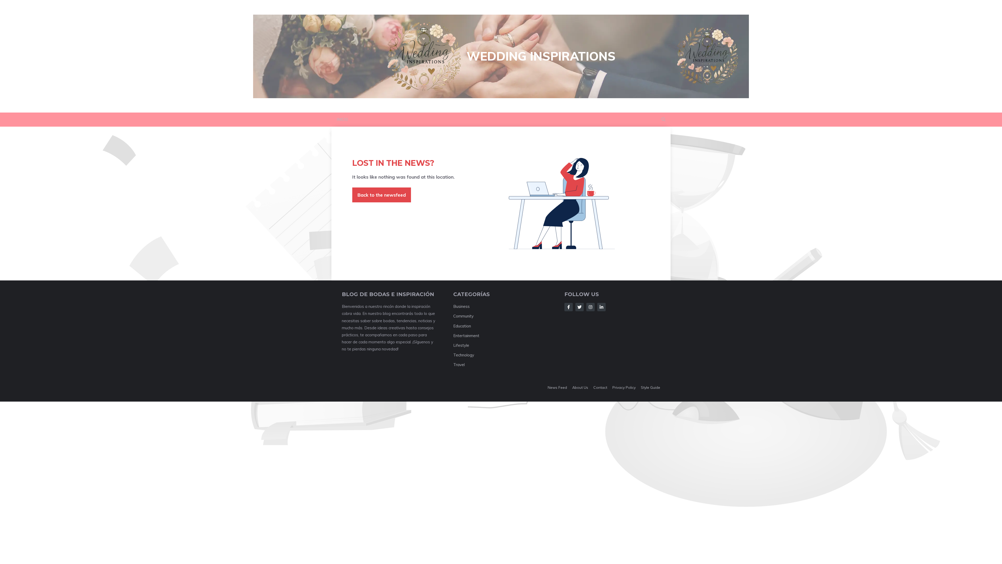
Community (463, 316)
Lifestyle (461, 345)
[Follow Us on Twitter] (579, 307)
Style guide (650, 387)
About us (580, 387)
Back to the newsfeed (381, 195)
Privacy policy (624, 387)
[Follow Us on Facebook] (568, 307)
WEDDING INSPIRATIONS (541, 56)
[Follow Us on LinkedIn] (601, 307)
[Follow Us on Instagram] (590, 307)
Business (461, 306)
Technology (463, 354)
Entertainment (466, 335)
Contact (600, 387)
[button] (663, 120)
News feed (557, 387)
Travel (459, 364)
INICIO (342, 119)
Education (462, 326)
